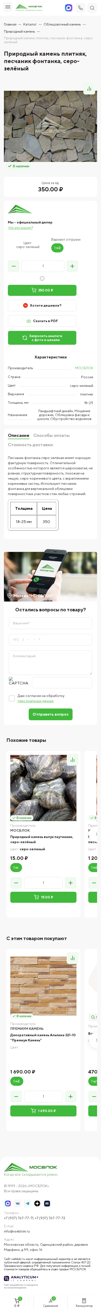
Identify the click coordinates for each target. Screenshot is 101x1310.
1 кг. (16, 867)
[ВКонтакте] (18, 1203)
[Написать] (69, 8)
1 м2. (16, 1081)
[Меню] (8, 7)
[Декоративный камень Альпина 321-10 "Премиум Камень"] (43, 986)
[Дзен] (37, 1203)
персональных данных (36, 701)
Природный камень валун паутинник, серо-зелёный (41, 839)
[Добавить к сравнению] (89, 88)
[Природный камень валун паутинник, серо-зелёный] (43, 788)
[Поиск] (92, 8)
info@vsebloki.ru (17, 1231)
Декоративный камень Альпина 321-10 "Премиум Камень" (43, 1037)
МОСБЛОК (84, 368)
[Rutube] (47, 1203)
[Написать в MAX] (8, 1203)
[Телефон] (80, 8)
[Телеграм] (27, 1203)
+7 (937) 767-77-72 (50, 1218)
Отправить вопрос (51, 714)
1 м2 (57, 248)
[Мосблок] (29, 8)
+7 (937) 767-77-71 (18, 1218)
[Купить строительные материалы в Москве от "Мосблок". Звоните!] (31, 1170)
